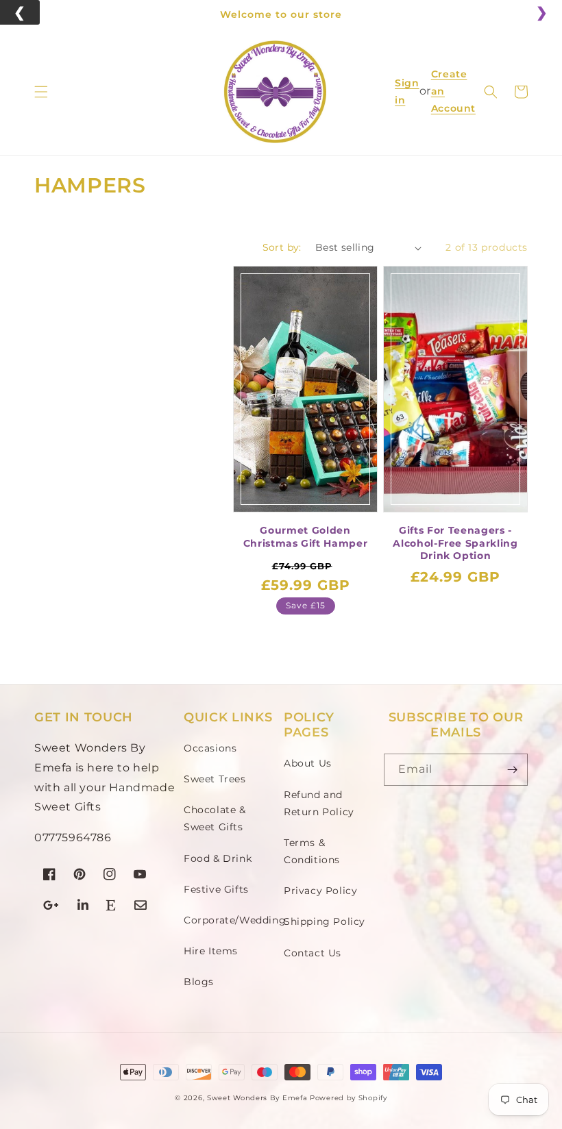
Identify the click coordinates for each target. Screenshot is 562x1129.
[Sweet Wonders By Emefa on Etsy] (111, 906)
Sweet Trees (215, 779)
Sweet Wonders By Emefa (257, 1097)
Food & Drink (218, 858)
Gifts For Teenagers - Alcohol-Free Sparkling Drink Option (455, 542)
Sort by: (282, 247)
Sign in (407, 91)
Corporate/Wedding (235, 920)
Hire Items (211, 951)
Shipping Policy (324, 921)
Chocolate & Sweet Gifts (215, 818)
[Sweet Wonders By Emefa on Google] (51, 906)
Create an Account (453, 92)
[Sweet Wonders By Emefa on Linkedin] (83, 906)
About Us (308, 763)
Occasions (210, 748)
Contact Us (312, 953)
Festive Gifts (216, 889)
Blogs (199, 982)
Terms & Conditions (312, 851)
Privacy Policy (320, 890)
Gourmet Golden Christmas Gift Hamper (305, 536)
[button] (41, 92)
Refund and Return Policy (319, 803)
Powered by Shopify (348, 1097)
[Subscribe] (512, 770)
